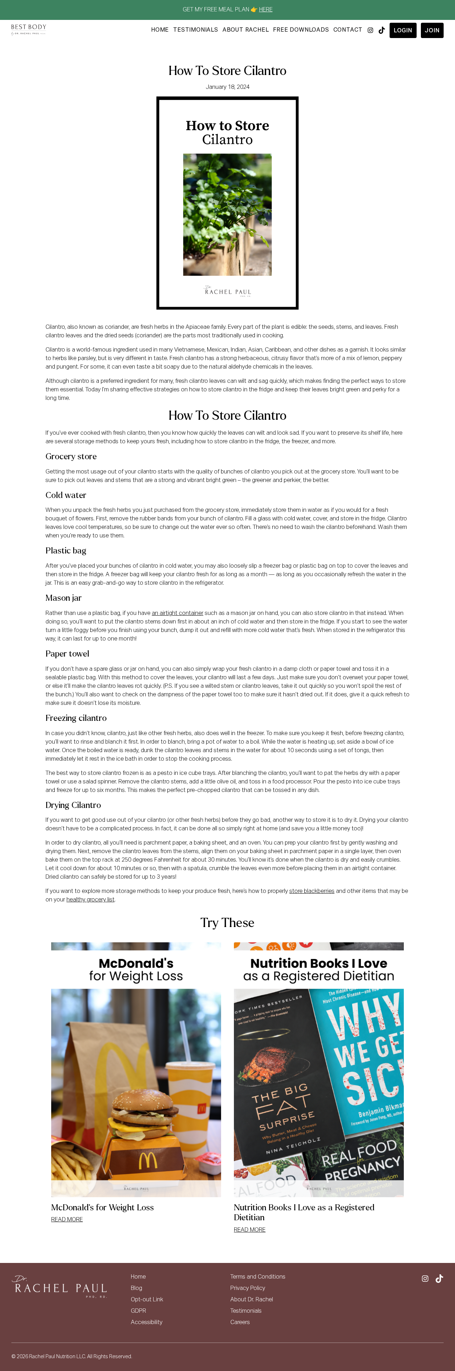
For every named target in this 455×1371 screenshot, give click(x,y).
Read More (67, 1220)
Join (432, 31)
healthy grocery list (90, 900)
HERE (266, 10)
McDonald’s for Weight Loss (102, 1207)
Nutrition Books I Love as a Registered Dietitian (304, 1212)
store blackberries (311, 891)
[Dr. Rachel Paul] (28, 30)
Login (403, 31)
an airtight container (177, 613)
